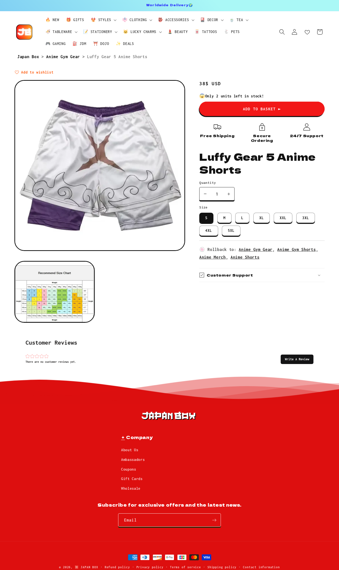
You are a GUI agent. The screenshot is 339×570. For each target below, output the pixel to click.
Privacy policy (150, 567)
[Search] (282, 32)
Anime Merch (212, 257)
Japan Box (29, 56)
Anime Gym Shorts (296, 249)
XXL (283, 218)
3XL (305, 218)
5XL (231, 230)
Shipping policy (222, 567)
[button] (297, 359)
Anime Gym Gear (64, 56)
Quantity (207, 183)
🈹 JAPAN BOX (86, 567)
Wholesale (130, 489)
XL (261, 218)
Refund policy (117, 567)
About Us (129, 450)
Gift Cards (132, 479)
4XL (208, 230)
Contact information (261, 567)
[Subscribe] (214, 520)
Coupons (128, 469)
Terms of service (185, 567)
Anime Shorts (245, 257)
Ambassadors (133, 459)
